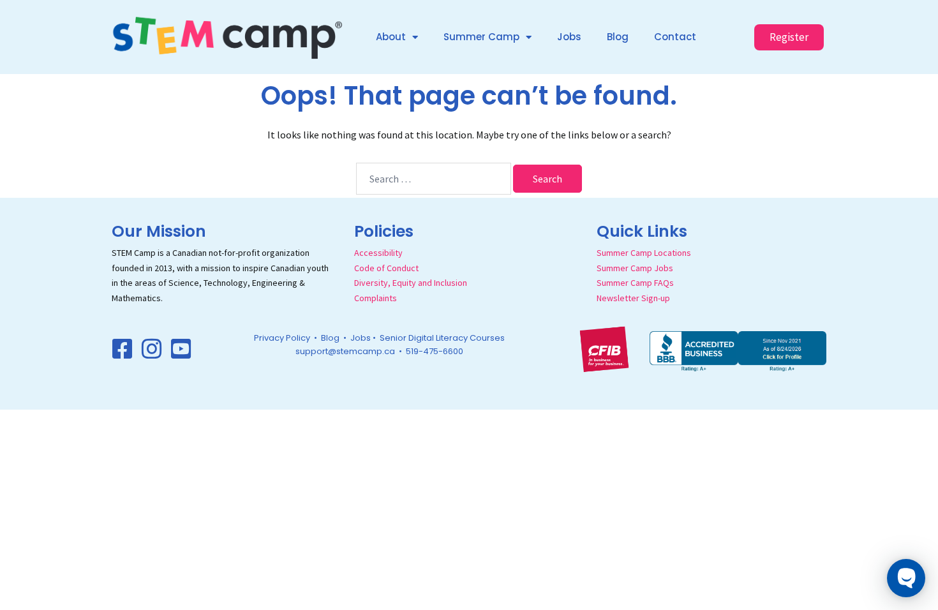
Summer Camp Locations (644, 252)
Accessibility (378, 252)
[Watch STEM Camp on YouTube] (181, 349)
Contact (675, 36)
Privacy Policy (282, 338)
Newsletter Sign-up (633, 298)
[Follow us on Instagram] (151, 349)
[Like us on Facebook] (122, 349)
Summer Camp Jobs (635, 268)
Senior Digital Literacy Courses (442, 338)
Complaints (375, 298)
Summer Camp (481, 36)
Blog (618, 36)
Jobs (569, 36)
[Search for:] (433, 179)
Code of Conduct (386, 268)
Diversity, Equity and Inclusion (410, 282)
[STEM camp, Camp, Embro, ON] (738, 349)
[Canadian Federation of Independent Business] (604, 348)
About (391, 36)
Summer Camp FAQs (635, 282)
